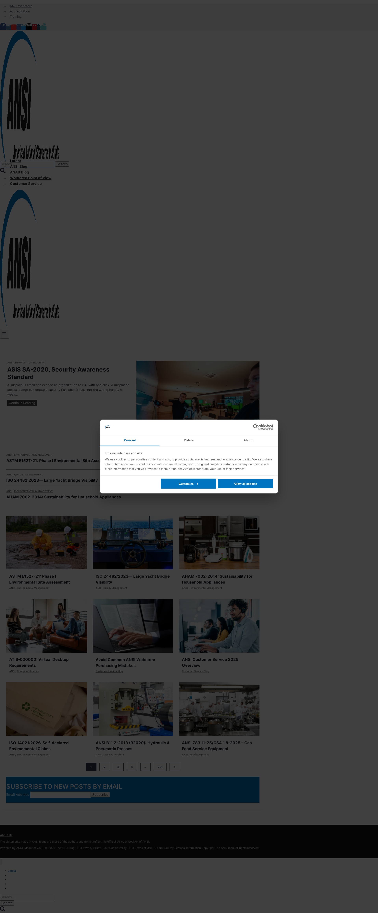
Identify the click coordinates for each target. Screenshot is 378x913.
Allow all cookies (245, 483)
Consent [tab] (130, 440)
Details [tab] (189, 440)
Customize (186, 483)
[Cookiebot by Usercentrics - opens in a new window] (256, 427)
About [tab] (248, 440)
